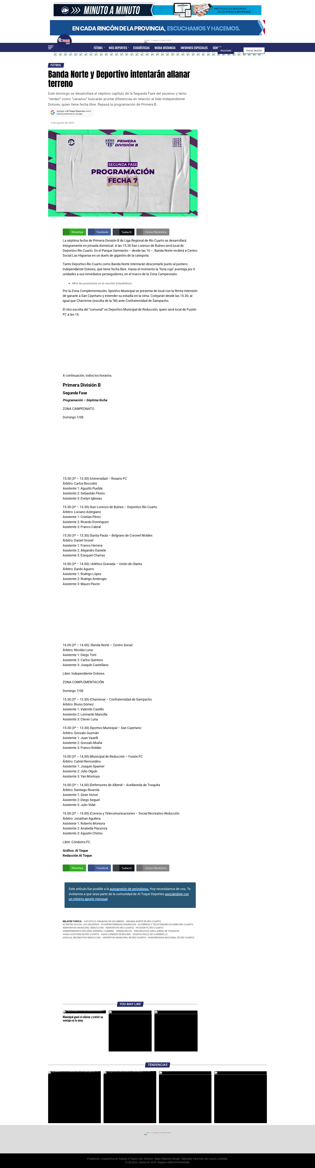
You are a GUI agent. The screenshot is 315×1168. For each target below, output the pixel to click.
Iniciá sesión (254, 50)
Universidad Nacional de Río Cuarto (171, 938)
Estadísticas (141, 47)
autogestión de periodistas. (129, 889)
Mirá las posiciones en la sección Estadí (98, 283)
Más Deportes (118, 47)
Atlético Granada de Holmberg (104, 921)
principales (124, 931)
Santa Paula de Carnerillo (151, 934)
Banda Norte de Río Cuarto (144, 921)
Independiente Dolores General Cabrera (89, 931)
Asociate (225, 50)
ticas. (128, 283)
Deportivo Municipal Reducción (84, 928)
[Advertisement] (130, 346)
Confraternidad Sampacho (119, 924)
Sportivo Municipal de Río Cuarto (125, 938)
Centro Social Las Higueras (81, 924)
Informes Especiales (194, 47)
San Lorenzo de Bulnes (116, 934)
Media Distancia (165, 47)
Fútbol (98, 47)
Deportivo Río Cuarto (120, 928)
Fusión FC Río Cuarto (150, 928)
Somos (217, 47)
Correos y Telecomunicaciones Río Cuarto (166, 924)
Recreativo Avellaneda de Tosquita (157, 931)
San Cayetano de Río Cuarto (81, 934)
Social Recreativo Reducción (82, 938)
